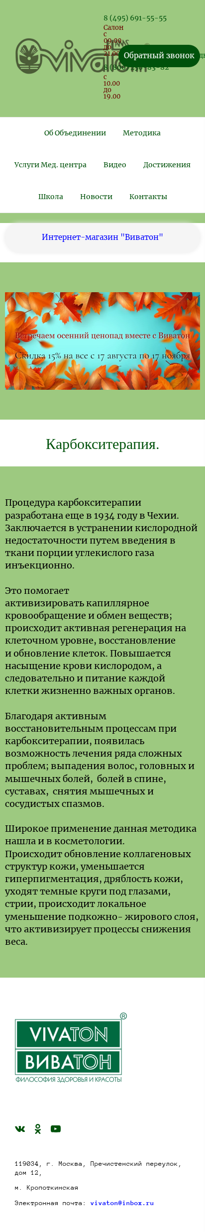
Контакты (148, 196)
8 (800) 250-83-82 (136, 67)
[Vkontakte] (20, 1128)
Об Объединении (75, 132)
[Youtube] (56, 1128)
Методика (142, 132)
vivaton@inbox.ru (122, 1203)
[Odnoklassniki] (38, 1128)
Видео (114, 164)
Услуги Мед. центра (50, 164)
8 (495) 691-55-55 (135, 17)
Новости (96, 196)
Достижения (167, 164)
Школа (50, 196)
